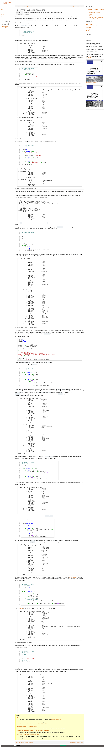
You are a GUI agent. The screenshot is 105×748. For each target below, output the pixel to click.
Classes (90, 14)
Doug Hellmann (9, 745)
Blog (2, 9)
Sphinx (40, 745)
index (82, 6)
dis (17, 717)
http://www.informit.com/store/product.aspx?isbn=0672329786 (33, 724)
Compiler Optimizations (94, 18)
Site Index (3, 17)
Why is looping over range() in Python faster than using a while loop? (33, 730)
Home (2, 7)
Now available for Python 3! (92, 82)
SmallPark (57, 745)
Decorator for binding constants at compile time (28, 734)
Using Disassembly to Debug (95, 15)
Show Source (89, 37)
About (2, 14)
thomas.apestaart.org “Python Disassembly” (27, 726)
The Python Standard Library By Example (6, 26)
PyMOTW (18, 6)
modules (78, 6)
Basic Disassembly (93, 11)
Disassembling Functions (94, 12)
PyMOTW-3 (88, 57)
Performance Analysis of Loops (96, 17)
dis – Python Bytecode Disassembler (96, 9)
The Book (3, 12)
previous (71, 6)
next (75, 6)
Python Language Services (26, 6)
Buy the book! (89, 107)
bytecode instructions (56, 719)
